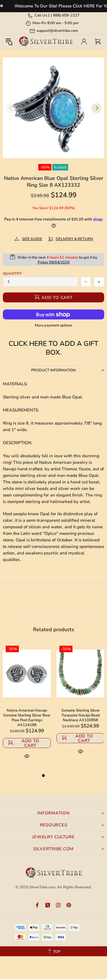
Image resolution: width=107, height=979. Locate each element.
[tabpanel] (27, 707)
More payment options (53, 325)
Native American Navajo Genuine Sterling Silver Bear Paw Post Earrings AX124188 (27, 718)
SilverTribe (45, 42)
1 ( (64, 15)
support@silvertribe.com (57, 30)
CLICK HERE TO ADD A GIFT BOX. (53, 348)
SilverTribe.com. (42, 887)
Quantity (12, 273)
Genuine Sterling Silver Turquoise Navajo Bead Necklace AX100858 (80, 715)
